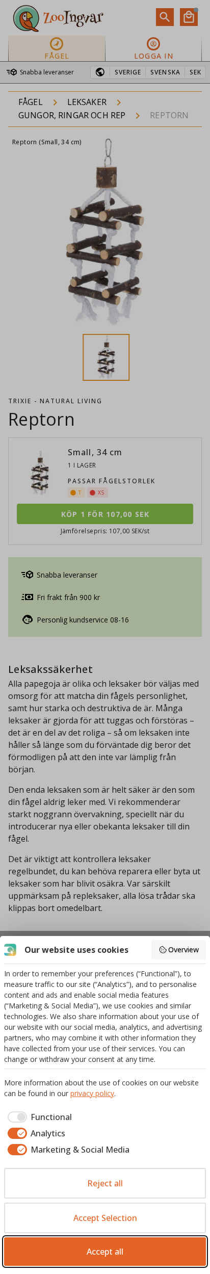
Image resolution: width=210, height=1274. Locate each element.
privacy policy (92, 1093)
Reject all (105, 1183)
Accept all (105, 1251)
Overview (183, 949)
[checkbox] (38, 1117)
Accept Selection (105, 1218)
